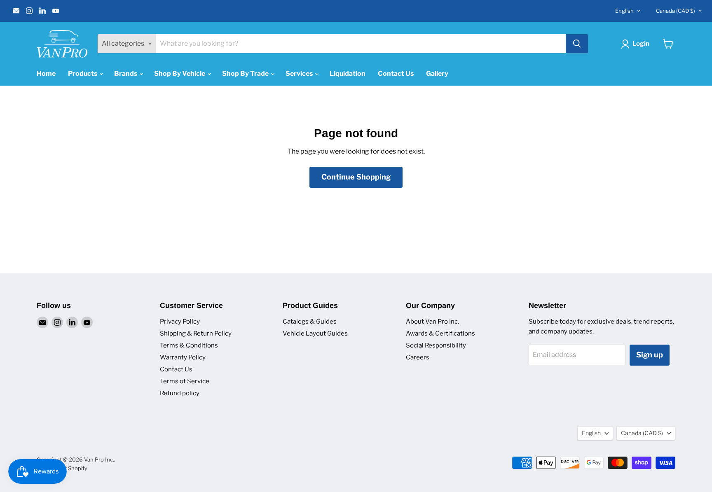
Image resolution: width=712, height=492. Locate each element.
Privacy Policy (180, 321)
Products (83, 73)
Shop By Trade (246, 73)
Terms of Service (184, 381)
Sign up (649, 354)
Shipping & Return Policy (196, 333)
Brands (126, 73)
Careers (417, 357)
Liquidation (347, 73)
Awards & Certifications (440, 333)
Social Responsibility (436, 345)
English (624, 10)
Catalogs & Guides (310, 321)
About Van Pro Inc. (432, 321)
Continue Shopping (356, 177)
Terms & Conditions (189, 345)
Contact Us (396, 73)
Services (300, 73)
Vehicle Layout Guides (315, 333)
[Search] (577, 43)
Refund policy (179, 393)
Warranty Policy (183, 357)
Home (46, 73)
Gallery (437, 73)
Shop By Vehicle (180, 73)
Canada (675, 10)
